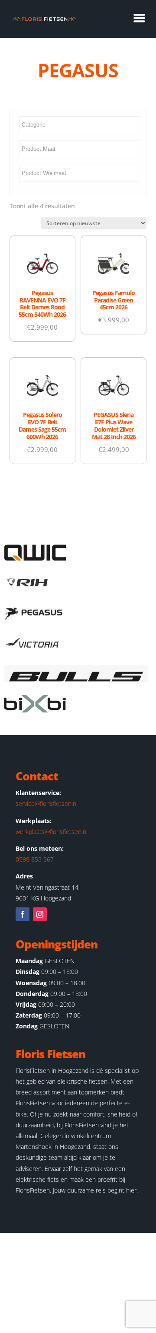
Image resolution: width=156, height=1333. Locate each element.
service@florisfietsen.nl (47, 803)
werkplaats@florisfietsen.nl (52, 831)
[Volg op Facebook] (22, 914)
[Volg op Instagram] (40, 914)
